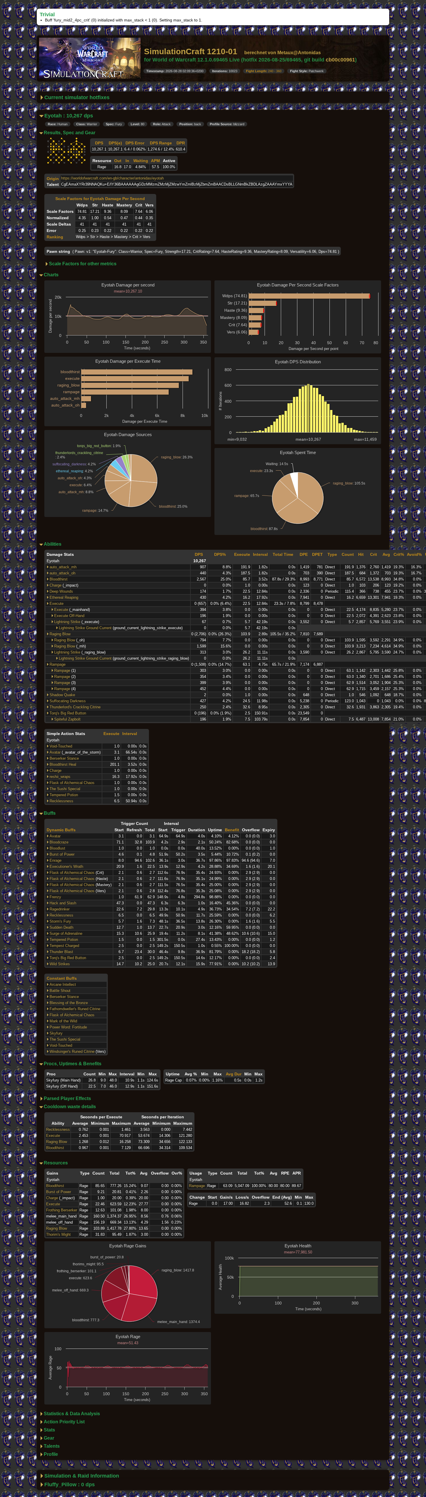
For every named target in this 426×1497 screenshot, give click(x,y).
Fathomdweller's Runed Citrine (75, 1009)
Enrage (55, 860)
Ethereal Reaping (64, 597)
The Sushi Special (65, 789)
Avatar (55, 752)
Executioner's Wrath (66, 866)
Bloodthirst (59, 579)
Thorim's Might (58, 1234)
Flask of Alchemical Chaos (72, 783)
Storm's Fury (60, 921)
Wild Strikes (60, 964)
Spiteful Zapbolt (67, 719)
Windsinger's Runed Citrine (72, 1051)
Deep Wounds (61, 591)
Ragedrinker (60, 909)
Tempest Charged (64, 945)
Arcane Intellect (63, 984)
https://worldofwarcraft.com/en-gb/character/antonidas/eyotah (112, 178)
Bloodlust (57, 848)
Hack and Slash (63, 903)
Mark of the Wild (63, 1021)
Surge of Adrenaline (66, 933)
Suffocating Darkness (68, 701)
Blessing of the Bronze (69, 1003)
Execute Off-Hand (69, 616)
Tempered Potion (64, 795)
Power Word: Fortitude (68, 1027)
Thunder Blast (61, 952)
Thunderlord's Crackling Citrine (75, 707)
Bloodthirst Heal (63, 764)
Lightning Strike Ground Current (85, 628)
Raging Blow (60, 634)
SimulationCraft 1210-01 (190, 51)
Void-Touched (61, 746)
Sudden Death (61, 927)
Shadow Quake (62, 695)
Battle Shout (60, 990)
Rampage (57, 664)
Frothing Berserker (61, 1210)
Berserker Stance (64, 758)
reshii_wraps (60, 776)
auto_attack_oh (62, 573)
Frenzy (55, 897)
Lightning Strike (67, 622)
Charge (55, 585)
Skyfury (56, 1033)
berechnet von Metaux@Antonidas (282, 52)
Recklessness (61, 801)
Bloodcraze (59, 842)
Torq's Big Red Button (68, 713)
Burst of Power (62, 854)
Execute (56, 603)
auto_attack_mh (63, 567)
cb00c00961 (340, 60)
